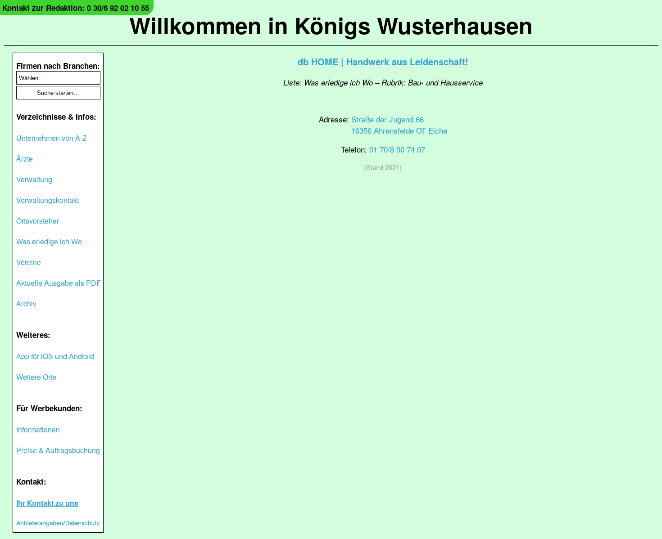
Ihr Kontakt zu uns (47, 503)
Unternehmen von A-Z (51, 138)
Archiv (26, 303)
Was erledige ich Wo (49, 241)
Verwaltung (34, 179)
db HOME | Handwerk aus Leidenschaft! (383, 61)
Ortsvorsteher (37, 221)
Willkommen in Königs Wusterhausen (331, 25)
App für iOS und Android (55, 356)
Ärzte (24, 158)
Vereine (28, 262)
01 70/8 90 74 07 (397, 149)
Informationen (38, 429)
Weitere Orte (36, 377)
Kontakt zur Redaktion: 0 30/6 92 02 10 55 (75, 7)
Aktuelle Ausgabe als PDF (58, 283)
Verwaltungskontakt (47, 200)
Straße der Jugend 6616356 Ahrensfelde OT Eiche (399, 124)
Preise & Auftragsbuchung (58, 450)
